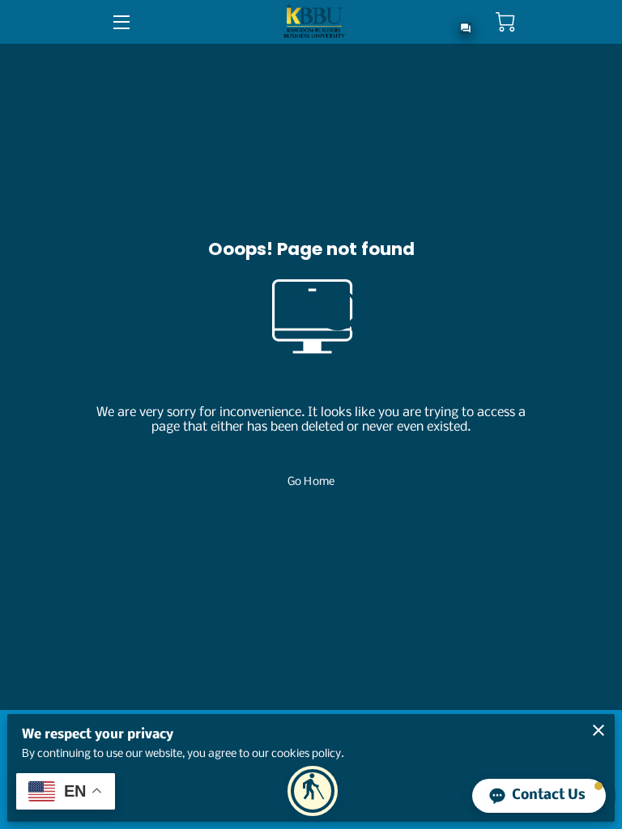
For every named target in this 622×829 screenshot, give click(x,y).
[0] (505, 22)
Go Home (311, 482)
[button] (312, 791)
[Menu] (120, 22)
